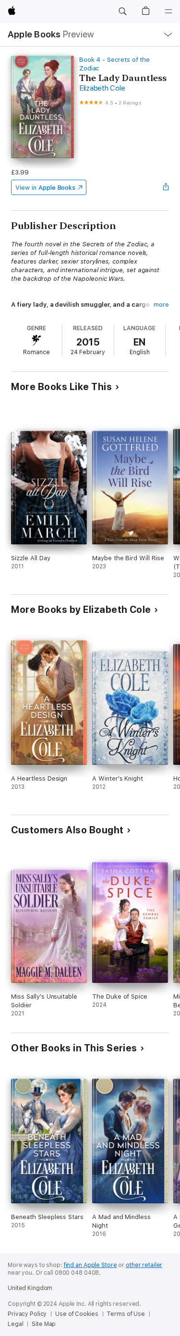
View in (45, 187)
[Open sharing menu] (166, 187)
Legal (15, 1324)
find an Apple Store (90, 1265)
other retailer (144, 1265)
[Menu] (168, 11)
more (161, 304)
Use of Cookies (76, 1314)
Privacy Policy (27, 1314)
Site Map (44, 1324)
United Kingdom (30, 1288)
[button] (122, 11)
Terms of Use (126, 1314)
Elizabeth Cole (102, 88)
